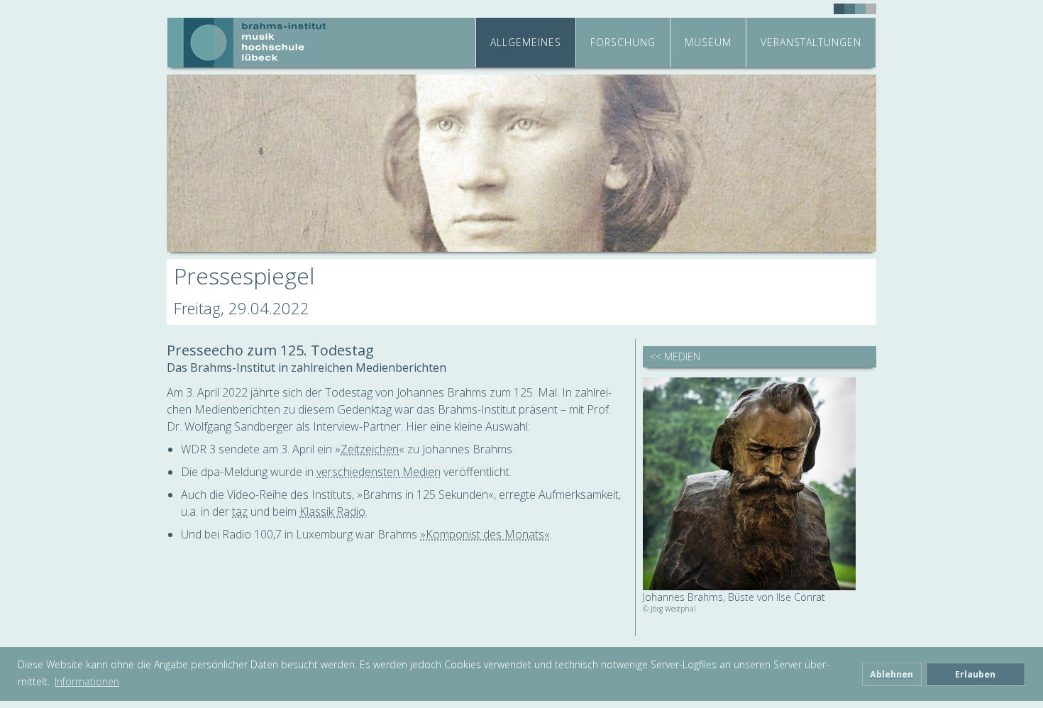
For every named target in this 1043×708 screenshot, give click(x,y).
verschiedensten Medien (378, 472)
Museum (708, 42)
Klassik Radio (332, 511)
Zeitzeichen (370, 449)
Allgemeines (525, 42)
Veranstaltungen (811, 42)
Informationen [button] (87, 681)
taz (240, 511)
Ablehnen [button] (891, 674)
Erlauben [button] (975, 674)
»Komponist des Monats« (485, 534)
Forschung (623, 42)
